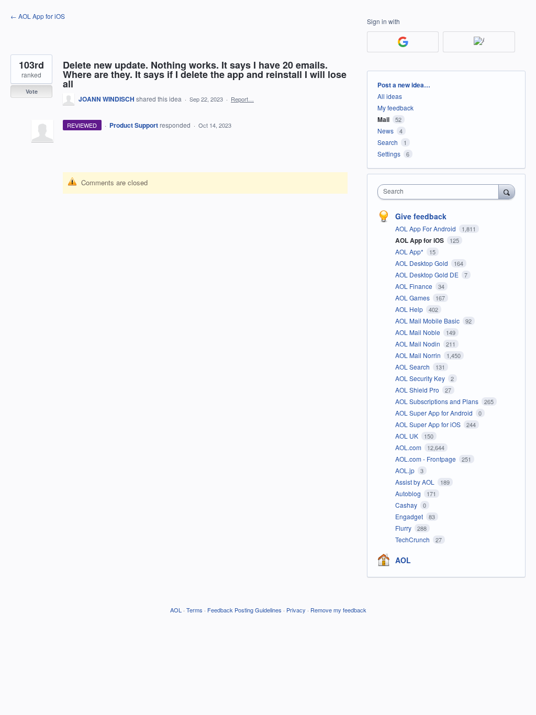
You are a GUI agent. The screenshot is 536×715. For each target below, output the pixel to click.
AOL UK (407, 435)
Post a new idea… (403, 85)
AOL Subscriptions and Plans (437, 401)
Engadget (410, 516)
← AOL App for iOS (37, 16)
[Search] (506, 191)
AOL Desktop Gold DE (427, 274)
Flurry (404, 527)
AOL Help (410, 309)
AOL (403, 560)
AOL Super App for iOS (428, 424)
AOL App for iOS (420, 240)
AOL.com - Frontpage (426, 458)
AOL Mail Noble (418, 332)
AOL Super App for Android (434, 412)
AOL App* (410, 251)
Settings (388, 153)
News (385, 130)
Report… (242, 99)
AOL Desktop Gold (422, 263)
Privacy (296, 610)
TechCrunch (413, 539)
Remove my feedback (338, 610)
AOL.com (409, 447)
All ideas (389, 96)
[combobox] (440, 191)
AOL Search (413, 366)
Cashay (407, 504)
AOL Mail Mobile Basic (428, 320)
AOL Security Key (420, 378)
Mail (383, 119)
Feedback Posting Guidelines (244, 610)
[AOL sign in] (479, 41)
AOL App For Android (426, 228)
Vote (32, 91)
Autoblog (408, 493)
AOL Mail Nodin (418, 343)
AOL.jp (405, 470)
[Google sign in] (403, 41)
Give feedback (420, 216)
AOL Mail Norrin (418, 355)
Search (387, 142)
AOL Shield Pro (418, 389)
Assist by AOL (415, 481)
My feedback (395, 107)
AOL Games (413, 297)
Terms (194, 610)
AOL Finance (414, 286)
